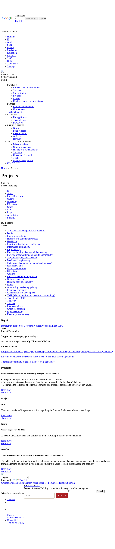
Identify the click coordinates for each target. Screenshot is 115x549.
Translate (23, 480)
